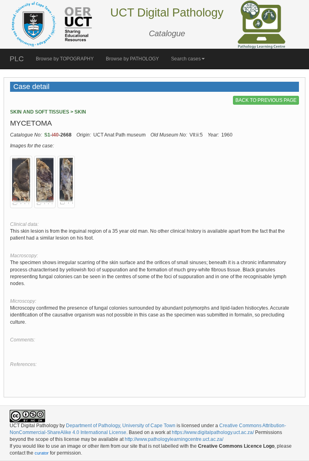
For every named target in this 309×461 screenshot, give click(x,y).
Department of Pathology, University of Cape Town (120, 425)
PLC (17, 59)
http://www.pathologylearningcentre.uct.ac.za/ (174, 439)
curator (42, 453)
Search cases (186, 59)
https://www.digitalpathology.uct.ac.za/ (213, 432)
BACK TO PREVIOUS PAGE (266, 100)
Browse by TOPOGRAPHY (65, 59)
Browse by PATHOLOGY (132, 59)
